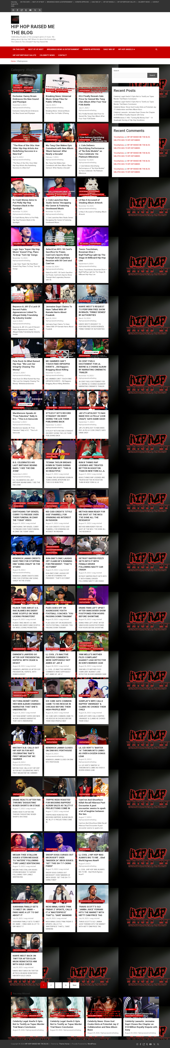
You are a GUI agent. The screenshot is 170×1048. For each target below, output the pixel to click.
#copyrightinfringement (89, 191)
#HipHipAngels (85, 649)
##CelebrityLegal (20, 1016)
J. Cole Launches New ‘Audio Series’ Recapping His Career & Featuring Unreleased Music (58, 204)
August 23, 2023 (52, 754)
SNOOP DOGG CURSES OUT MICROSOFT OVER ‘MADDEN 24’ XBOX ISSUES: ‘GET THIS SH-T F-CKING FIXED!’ (60, 860)
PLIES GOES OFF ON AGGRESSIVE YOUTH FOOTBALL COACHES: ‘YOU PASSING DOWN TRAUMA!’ (59, 612)
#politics (62, 301)
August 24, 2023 (19, 762)
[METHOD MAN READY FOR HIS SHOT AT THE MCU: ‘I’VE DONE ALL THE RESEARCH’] (93, 499)
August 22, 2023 (85, 759)
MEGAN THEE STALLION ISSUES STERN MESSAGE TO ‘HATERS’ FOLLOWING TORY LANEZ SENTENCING (26, 859)
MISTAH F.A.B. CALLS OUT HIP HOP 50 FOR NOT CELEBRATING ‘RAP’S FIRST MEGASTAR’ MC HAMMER (26, 753)
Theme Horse (64, 1044)
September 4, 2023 (20, 474)
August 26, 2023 (85, 666)
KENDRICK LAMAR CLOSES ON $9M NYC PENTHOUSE (59, 749)
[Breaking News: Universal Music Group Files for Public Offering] (60, 83)
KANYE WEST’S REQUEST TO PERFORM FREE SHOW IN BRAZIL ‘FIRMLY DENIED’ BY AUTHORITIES (92, 310)
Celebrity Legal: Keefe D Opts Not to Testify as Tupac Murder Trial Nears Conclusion (28, 1024)
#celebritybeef (19, 244)
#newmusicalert (20, 695)
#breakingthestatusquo (56, 739)
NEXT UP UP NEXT (38, 2)
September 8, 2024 (86, 264)
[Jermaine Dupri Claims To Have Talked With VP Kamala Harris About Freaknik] (60, 294)
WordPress (92, 1044)
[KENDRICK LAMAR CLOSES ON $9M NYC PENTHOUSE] (60, 735)
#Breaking (50, 90)
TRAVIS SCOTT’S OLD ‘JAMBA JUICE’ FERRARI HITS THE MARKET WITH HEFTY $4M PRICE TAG (91, 911)
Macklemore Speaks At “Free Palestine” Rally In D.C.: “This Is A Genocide (25, 416)
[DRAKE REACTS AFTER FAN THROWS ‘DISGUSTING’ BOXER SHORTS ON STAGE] (26, 787)
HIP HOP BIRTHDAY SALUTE (126, 2)
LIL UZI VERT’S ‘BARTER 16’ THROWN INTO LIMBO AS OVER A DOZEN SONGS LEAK (92, 752)
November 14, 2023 (86, 376)
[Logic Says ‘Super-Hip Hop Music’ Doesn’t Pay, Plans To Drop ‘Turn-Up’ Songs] (26, 236)
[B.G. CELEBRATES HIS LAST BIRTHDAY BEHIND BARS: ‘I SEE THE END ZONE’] (26, 449)
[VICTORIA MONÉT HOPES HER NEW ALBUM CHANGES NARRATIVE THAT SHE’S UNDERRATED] (26, 688)
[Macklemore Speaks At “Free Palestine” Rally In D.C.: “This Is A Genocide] (26, 400)
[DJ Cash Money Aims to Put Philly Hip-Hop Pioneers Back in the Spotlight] (26, 187)
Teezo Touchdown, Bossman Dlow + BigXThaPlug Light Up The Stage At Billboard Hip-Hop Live (92, 255)
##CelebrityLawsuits (134, 1016)
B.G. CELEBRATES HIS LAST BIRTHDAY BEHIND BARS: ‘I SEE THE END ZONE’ (25, 466)
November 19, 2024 (20, 211)
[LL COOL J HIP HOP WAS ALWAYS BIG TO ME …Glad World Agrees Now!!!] (93, 842)
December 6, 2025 (19, 105)
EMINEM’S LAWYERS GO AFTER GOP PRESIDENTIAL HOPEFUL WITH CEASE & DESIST (26, 658)
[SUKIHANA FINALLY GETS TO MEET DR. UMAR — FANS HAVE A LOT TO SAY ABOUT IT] (26, 894)
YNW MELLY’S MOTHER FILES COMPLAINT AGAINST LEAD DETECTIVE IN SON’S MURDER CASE (92, 658)
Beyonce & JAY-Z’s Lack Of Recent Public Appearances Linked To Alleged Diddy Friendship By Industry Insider (26, 312)
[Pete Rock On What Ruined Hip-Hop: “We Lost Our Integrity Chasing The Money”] (26, 348)
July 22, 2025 (50, 105)
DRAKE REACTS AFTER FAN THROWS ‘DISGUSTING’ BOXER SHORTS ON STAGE (26, 802)
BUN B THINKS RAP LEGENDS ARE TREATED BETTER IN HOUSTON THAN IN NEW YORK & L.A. (92, 466)
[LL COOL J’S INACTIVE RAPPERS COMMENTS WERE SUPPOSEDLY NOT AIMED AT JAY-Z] (60, 641)
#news (28, 90)
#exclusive (28, 87)
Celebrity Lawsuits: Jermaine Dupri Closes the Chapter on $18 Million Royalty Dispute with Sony (141, 1025)
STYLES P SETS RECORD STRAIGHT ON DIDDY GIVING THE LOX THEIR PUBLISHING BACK (58, 417)
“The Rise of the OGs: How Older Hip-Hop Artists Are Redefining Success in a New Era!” (26, 149)
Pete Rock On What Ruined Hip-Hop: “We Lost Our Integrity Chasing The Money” (26, 365)
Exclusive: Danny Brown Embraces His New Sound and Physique (26, 99)
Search (116, 71)
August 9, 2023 (84, 864)
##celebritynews (95, 1016)
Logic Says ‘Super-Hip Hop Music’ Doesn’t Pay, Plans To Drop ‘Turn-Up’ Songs (26, 252)
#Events (49, 244)
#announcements (53, 137)
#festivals (65, 454)
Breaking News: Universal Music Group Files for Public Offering (58, 99)
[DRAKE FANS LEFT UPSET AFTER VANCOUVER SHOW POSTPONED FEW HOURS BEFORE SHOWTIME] (93, 595)
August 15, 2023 (19, 866)
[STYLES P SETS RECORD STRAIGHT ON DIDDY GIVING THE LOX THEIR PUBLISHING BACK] (60, 400)
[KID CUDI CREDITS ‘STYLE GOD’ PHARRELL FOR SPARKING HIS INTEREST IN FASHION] (60, 499)
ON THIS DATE (25, 2)
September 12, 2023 (53, 425)
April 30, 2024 (51, 318)
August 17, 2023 (19, 808)
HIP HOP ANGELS (109, 2)
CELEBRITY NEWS (144, 2)
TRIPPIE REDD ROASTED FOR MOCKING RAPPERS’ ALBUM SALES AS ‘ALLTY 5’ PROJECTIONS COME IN (59, 804)
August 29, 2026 (19, 1030)
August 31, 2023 (52, 474)
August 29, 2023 (52, 570)
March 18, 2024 (84, 318)
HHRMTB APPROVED (82, 2)
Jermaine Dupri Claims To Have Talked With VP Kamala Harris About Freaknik (59, 310)
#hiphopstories (65, 407)
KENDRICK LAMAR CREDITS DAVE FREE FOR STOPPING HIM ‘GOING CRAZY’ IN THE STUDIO (26, 562)
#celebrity (17, 87)
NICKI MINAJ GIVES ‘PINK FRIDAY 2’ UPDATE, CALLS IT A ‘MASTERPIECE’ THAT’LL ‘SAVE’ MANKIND (59, 911)
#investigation (98, 194)
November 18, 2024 (53, 211)
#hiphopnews (18, 90)
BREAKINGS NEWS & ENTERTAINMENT (60, 2)
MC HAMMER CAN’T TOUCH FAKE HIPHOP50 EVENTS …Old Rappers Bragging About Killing (58, 365)
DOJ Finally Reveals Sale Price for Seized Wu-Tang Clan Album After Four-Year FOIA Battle (92, 100)
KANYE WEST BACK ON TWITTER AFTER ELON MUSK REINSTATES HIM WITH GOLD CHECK (25, 960)
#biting (82, 188)
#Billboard (83, 244)
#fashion (64, 503)
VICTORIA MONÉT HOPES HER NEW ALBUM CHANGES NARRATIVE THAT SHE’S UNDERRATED (26, 705)
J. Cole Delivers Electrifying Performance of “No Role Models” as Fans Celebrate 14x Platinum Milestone (91, 151)
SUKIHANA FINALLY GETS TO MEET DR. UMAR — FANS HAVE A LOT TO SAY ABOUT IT (26, 911)
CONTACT (156, 2)
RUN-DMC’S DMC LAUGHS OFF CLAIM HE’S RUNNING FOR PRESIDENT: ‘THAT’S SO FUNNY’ (59, 562)
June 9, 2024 (17, 321)
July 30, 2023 (17, 918)
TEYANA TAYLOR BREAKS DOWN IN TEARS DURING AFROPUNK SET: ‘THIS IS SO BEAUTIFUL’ (58, 466)
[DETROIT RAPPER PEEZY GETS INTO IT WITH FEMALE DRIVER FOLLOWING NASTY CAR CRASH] (93, 545)
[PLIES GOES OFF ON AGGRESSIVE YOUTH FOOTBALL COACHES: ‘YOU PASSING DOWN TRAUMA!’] (60, 595)
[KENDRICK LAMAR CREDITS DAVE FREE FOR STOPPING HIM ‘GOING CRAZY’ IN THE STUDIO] (26, 545)
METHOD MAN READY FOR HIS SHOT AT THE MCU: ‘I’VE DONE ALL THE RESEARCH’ (92, 516)
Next (74, 985)
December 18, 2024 (86, 160)
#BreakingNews (52, 454)
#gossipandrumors (54, 550)
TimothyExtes (119, 137)
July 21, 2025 (83, 108)
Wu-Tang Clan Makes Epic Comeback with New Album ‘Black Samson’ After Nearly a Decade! (59, 149)
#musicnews (18, 506)
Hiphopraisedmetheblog (21, 108)
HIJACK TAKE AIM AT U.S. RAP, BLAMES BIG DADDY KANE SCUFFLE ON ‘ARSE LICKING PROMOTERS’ (26, 612)
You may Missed (21, 993)
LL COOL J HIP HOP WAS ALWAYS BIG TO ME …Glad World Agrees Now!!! (92, 857)
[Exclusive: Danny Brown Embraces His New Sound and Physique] (26, 83)
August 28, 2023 (19, 666)
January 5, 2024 (18, 373)
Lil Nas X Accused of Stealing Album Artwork (90, 201)
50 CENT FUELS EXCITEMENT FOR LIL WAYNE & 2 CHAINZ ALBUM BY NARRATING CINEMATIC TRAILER (92, 367)
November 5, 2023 (19, 422)
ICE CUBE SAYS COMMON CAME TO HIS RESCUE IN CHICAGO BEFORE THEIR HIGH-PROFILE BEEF (58, 705)
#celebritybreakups (87, 599)
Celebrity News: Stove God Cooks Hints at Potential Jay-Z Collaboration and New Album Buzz (103, 1025)
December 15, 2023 (53, 373)
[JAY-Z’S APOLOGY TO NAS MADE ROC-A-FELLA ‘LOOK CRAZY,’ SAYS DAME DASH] (93, 400)
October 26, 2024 (52, 267)
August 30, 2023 (19, 570)
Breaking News (35, 1016)
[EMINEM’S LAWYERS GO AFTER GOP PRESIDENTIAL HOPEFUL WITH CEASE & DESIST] (26, 641)
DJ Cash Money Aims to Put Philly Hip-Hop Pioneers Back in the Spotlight (25, 204)
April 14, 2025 (18, 157)
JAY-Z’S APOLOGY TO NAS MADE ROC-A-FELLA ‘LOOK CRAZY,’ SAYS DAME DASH (92, 416)
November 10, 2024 (20, 258)
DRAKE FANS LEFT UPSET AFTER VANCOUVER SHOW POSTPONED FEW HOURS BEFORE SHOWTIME (92, 612)
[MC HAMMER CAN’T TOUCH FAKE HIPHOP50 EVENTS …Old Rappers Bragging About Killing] (60, 348)
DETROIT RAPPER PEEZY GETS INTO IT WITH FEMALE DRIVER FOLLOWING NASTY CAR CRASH (91, 564)
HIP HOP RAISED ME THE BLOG (36, 1044)
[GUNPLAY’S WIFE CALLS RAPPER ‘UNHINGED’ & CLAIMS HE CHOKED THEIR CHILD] (93, 688)
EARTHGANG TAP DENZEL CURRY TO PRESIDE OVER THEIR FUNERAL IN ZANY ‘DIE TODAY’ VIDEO (26, 516)
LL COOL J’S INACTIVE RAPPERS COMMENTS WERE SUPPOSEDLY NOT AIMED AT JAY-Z (58, 658)
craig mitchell (64, 474)
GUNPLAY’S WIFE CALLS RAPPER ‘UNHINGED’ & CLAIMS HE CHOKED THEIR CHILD (92, 705)
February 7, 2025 (52, 157)
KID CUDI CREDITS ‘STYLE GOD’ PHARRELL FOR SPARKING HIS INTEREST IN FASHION (59, 516)
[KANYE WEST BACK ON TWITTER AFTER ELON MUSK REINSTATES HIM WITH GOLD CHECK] (26, 943)
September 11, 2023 (86, 422)
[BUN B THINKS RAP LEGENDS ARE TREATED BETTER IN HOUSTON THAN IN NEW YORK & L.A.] (93, 449)
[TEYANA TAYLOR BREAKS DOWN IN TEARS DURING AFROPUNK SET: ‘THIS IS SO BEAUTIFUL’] (60, 449)
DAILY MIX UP (96, 2)
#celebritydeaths (86, 646)
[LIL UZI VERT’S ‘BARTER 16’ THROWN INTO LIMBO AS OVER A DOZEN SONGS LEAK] (93, 735)
